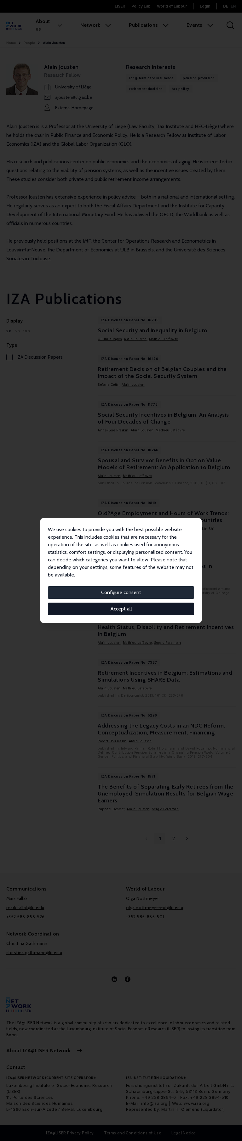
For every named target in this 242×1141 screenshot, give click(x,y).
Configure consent (121, 592)
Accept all (121, 609)
